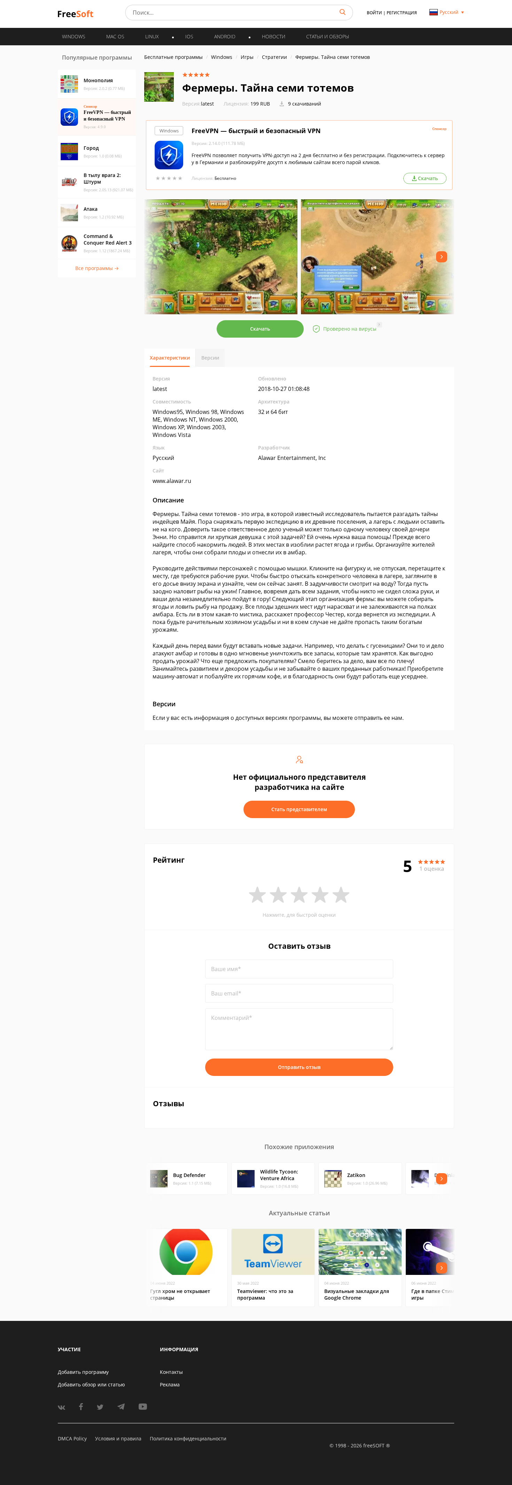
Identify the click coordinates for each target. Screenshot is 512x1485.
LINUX (152, 36)
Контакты (171, 1372)
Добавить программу (83, 1372)
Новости (273, 36)
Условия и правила (118, 1438)
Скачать (260, 328)
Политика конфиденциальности (188, 1438)
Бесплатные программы (173, 57)
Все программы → (97, 268)
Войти (374, 13)
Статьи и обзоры (327, 36)
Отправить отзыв (299, 1067)
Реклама (170, 1384)
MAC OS (115, 36)
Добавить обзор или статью (91, 1384)
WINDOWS (73, 36)
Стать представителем (299, 809)
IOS (189, 36)
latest (198, 103)
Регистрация (402, 13)
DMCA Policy (72, 1438)
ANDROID (224, 36)
